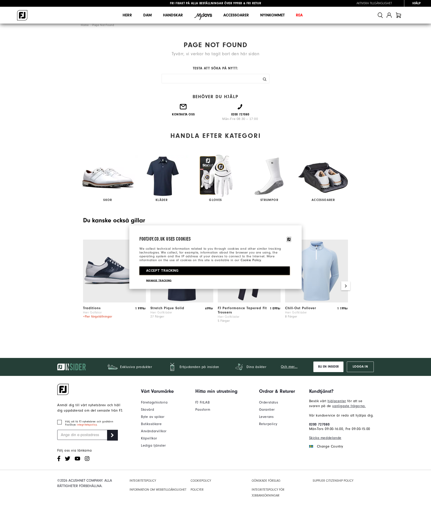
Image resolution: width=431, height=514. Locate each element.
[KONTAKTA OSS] (183, 108)
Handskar (173, 15)
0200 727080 (319, 424)
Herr (127, 15)
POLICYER (197, 490)
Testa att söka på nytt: (215, 68)
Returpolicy (268, 424)
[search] (380, 15)
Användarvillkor (154, 431)
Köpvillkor (149, 438)
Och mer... (289, 367)
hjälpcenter (337, 401)
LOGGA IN (360, 366)
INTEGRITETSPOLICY (143, 481)
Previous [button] (85, 285)
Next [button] (345, 285)
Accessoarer (236, 15)
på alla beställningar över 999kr (206, 3)
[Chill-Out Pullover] (316, 301)
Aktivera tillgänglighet (374, 3)
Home (85, 25)
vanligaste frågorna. (349, 406)
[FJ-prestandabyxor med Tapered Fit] (249, 301)
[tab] (398, 15)
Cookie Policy (251, 260)
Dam (147, 15)
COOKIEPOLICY (201, 481)
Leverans (266, 417)
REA (299, 15)
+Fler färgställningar (97, 316)
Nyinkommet (272, 15)
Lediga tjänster (153, 445)
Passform (202, 410)
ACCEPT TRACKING (162, 270)
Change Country (330, 446)
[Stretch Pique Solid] (181, 301)
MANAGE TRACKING (159, 280)
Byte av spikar (152, 417)
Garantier (267, 410)
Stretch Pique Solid (167, 308)
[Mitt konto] (389, 15)
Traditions (92, 308)
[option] (114, 286)
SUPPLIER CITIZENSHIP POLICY (333, 481)
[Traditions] (114, 301)
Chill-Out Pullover (300, 308)
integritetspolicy (87, 424)
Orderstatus (268, 402)
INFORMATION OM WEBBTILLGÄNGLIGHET (158, 490)
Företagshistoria (154, 402)
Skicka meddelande (325, 438)
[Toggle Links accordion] (157, 391)
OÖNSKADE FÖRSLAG (266, 481)
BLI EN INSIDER (328, 366)
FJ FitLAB (202, 402)
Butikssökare (151, 424)
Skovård (147, 410)
